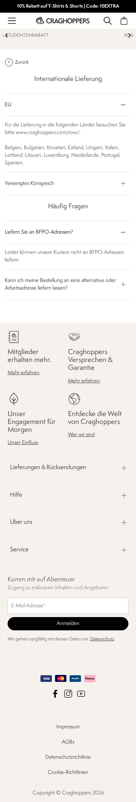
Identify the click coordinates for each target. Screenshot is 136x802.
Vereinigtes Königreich (29, 183)
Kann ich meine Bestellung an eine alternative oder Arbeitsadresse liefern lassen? (60, 284)
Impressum (68, 727)
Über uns (21, 522)
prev (6, 36)
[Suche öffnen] (107, 21)
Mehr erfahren (24, 373)
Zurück (21, 62)
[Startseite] (63, 20)
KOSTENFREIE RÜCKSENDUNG (76, 35)
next (129, 36)
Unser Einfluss (23, 442)
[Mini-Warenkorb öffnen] (124, 21)
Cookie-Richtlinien (68, 772)
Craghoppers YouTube (81, 694)
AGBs (68, 742)
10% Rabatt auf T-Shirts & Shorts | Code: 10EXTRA (68, 6)
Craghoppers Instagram (68, 694)
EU (8, 104)
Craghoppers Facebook (55, 694)
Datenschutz (102, 639)
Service (19, 550)
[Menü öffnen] (12, 21)
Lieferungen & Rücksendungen (48, 467)
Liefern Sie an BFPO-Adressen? (39, 232)
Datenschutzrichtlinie (68, 757)
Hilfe (16, 495)
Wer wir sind (81, 435)
